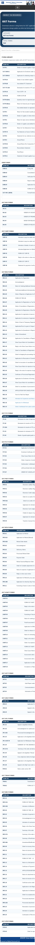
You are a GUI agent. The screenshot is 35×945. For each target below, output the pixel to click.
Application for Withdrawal (22, 402)
